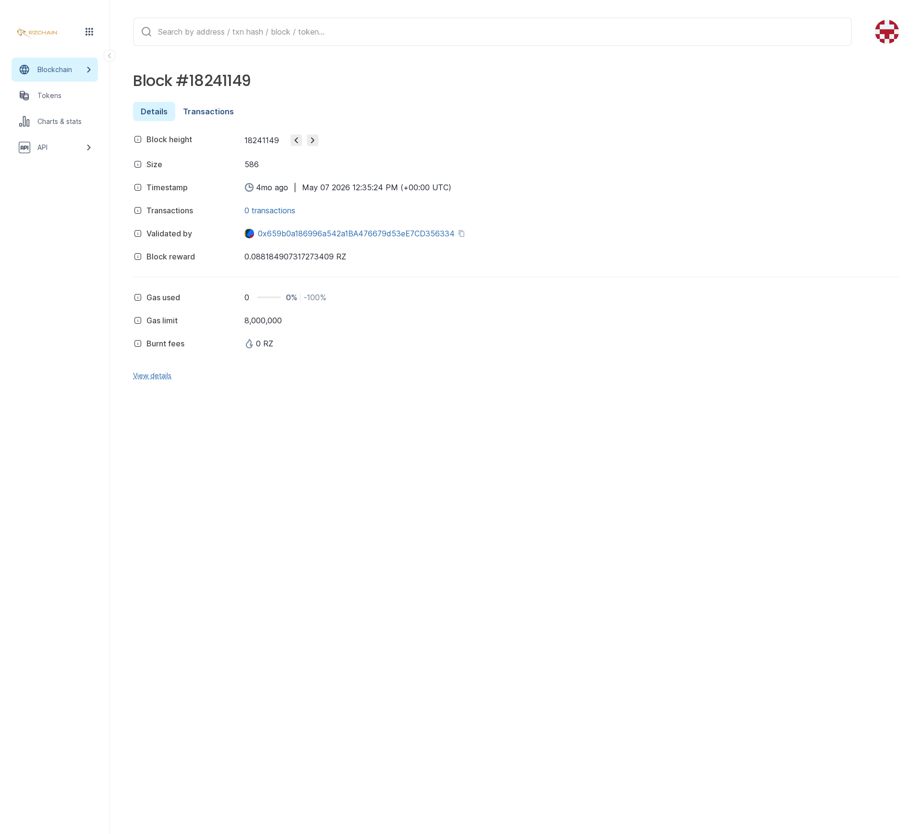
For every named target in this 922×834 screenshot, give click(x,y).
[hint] (138, 139)
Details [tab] (154, 111)
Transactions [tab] (208, 111)
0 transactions (269, 210)
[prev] (296, 140)
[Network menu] (89, 31)
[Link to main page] (46, 32)
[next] (312, 140)
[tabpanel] (516, 256)
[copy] (463, 233)
